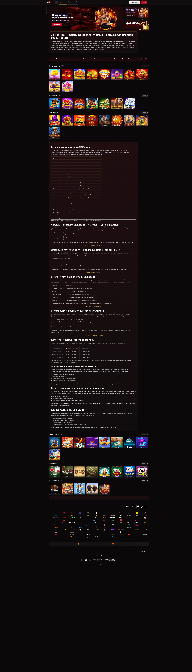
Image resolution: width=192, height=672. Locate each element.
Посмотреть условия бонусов (93, 306)
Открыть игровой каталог (93, 272)
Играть (55, 79)
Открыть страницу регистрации (93, 335)
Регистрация (134, 2)
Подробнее (57, 24)
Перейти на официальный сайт (93, 245)
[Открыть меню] (56, 2)
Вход (144, 2)
